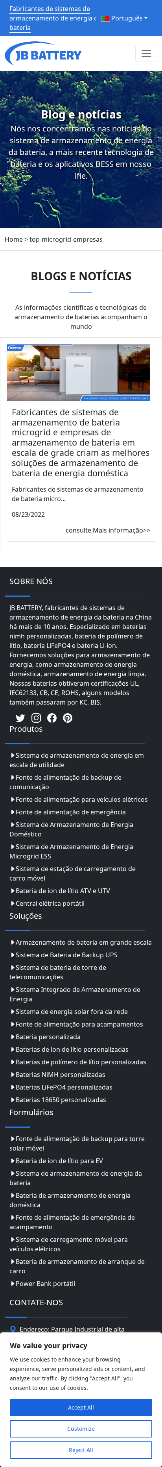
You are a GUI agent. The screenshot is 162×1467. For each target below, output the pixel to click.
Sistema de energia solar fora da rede (72, 1011)
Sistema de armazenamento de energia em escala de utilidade (76, 760)
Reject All (81, 1450)
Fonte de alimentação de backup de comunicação (65, 782)
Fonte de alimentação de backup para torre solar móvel (77, 1143)
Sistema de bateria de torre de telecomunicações (57, 972)
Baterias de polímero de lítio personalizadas (81, 1062)
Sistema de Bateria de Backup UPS (67, 955)
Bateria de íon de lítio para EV (59, 1160)
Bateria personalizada (48, 1036)
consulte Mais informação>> (108, 530)
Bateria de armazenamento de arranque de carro (77, 1266)
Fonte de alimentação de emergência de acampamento (72, 1222)
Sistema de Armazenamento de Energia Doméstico (71, 829)
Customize (81, 1428)
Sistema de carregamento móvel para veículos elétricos (68, 1244)
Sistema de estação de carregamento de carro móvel (72, 873)
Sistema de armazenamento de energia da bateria (75, 1178)
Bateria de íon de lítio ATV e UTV (63, 890)
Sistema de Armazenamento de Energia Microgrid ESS (71, 851)
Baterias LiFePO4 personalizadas (64, 1087)
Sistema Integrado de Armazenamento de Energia (74, 994)
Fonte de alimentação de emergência (71, 812)
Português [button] (126, 18)
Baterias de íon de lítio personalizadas (72, 1049)
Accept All (81, 1407)
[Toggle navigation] (146, 53)
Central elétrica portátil (50, 903)
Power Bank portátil (45, 1283)
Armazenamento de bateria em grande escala (84, 942)
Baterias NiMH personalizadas (60, 1074)
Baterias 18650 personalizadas (61, 1099)
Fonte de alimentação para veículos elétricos (82, 799)
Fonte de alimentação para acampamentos (79, 1024)
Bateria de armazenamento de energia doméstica (70, 1200)
